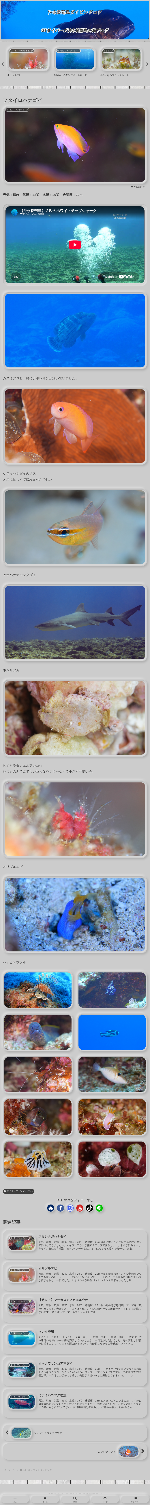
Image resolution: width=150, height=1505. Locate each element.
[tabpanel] (28, 64)
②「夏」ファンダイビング (20, 1191)
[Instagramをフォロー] (70, 1208)
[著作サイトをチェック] (51, 1208)
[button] (136, 903)
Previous (3, 64)
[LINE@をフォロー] (99, 1208)
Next (147, 64)
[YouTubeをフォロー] (80, 1208)
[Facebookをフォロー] (60, 1208)
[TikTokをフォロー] (89, 1208)
